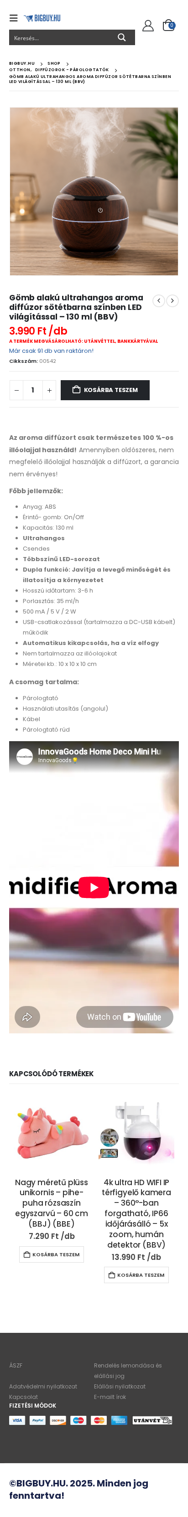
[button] (16, 18)
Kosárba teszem (111, 390)
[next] (172, 300)
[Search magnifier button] (122, 37)
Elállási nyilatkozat (120, 1386)
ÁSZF (15, 1365)
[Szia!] (146, 26)
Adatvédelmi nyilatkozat (43, 1386)
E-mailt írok (110, 1397)
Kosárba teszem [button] (55, 1254)
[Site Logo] (42, 18)
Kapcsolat (23, 1397)
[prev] (158, 300)
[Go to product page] (51, 1133)
